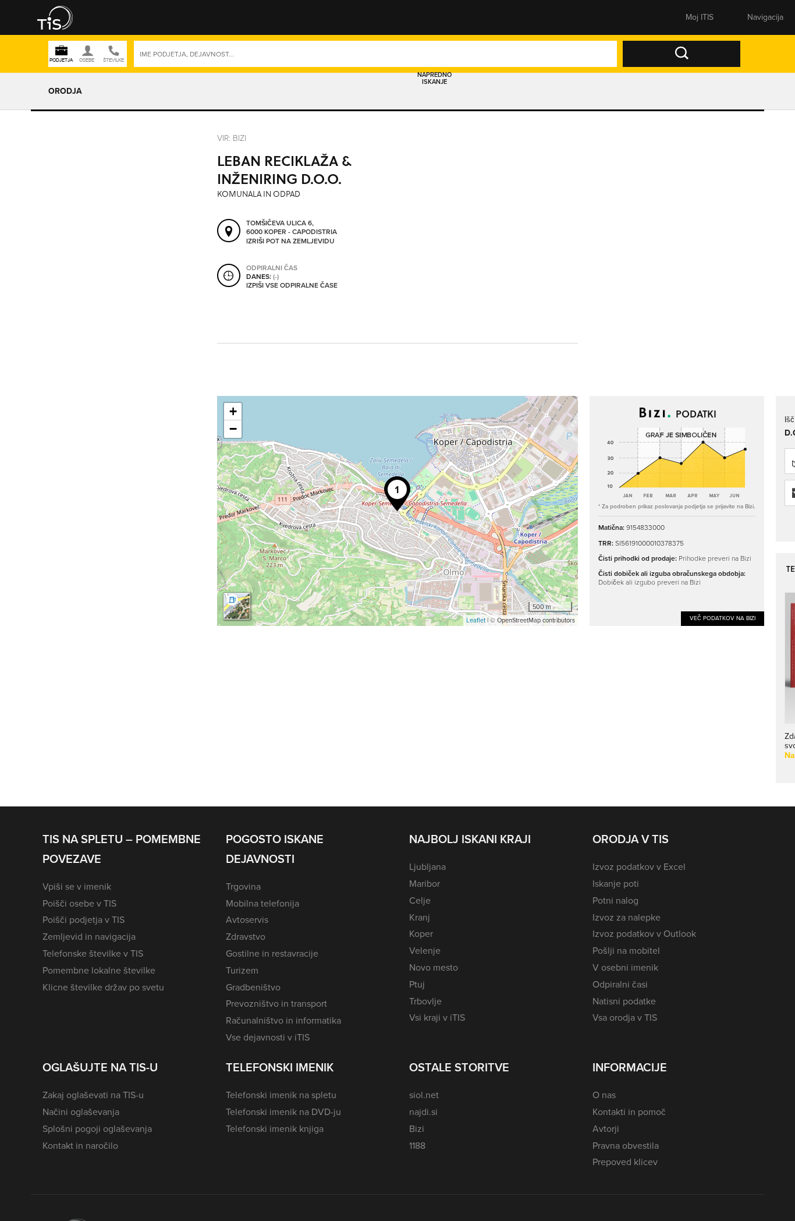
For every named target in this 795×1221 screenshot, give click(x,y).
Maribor (424, 883)
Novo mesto (433, 967)
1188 (417, 1145)
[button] (63, 17)
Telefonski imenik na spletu (281, 1095)
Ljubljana (427, 866)
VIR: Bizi (231, 137)
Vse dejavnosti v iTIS (268, 1037)
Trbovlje (425, 1001)
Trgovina (243, 886)
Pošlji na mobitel (626, 950)
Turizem (242, 970)
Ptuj (417, 984)
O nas (604, 1095)
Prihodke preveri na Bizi (715, 558)
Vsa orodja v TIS (624, 1017)
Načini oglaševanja (80, 1112)
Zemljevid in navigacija (89, 936)
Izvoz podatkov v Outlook (644, 933)
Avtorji (605, 1128)
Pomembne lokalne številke (98, 970)
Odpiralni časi (620, 984)
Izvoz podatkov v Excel (639, 866)
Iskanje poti (615, 883)
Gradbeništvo (253, 987)
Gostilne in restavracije (272, 953)
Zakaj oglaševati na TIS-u (93, 1095)
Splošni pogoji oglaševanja (97, 1128)
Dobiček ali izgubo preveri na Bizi (649, 582)
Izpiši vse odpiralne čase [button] (292, 286)
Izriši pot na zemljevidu (290, 241)
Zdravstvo (245, 936)
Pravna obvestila (625, 1145)
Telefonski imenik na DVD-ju (283, 1112)
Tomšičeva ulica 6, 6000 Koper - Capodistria (291, 228)
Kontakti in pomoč (629, 1112)
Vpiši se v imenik (76, 886)
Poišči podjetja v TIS (83, 919)
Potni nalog (615, 900)
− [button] (233, 429)
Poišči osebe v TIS (79, 903)
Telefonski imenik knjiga (275, 1128)
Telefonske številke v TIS (92, 953)
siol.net (424, 1095)
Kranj (419, 917)
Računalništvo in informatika (283, 1020)
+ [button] (233, 411)
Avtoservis (247, 919)
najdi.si (423, 1112)
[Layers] (237, 606)
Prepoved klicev (625, 1162)
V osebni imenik (625, 967)
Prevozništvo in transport (276, 1003)
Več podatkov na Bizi (722, 618)
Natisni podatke (624, 1001)
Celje (420, 900)
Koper (421, 933)
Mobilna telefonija (262, 903)
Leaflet (475, 620)
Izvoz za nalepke (626, 917)
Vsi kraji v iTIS (437, 1017)
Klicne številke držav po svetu (103, 987)
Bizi (416, 1128)
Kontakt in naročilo (80, 1145)
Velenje (425, 950)
